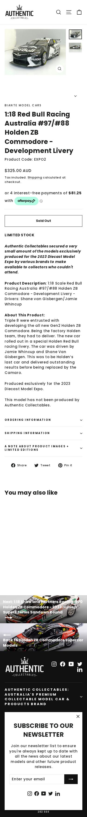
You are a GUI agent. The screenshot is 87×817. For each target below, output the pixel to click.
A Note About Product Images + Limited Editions (37, 448)
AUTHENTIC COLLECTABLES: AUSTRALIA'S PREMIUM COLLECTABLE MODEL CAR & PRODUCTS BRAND (37, 696)
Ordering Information (28, 420)
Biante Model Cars (23, 105)
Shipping (35, 177)
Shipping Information (27, 433)
